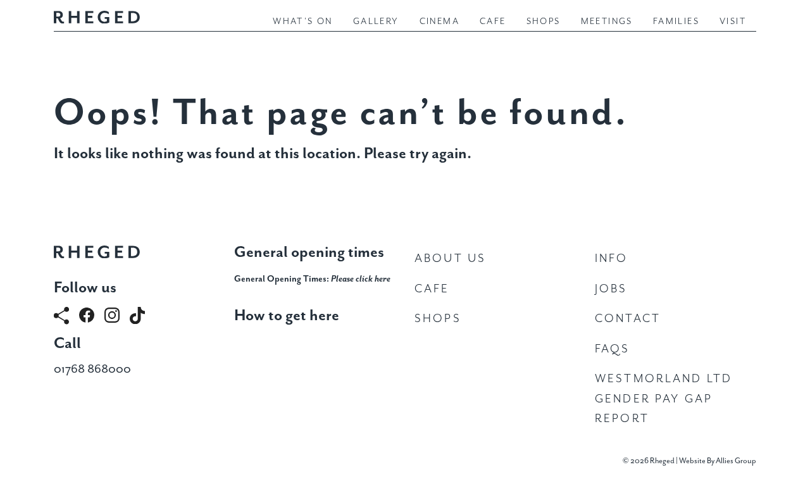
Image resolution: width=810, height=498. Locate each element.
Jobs (611, 289)
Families (676, 21)
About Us (450, 258)
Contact (628, 318)
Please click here (360, 279)
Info (611, 258)
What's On (303, 21)
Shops (543, 21)
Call (67, 343)
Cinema (439, 21)
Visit (733, 21)
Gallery (376, 21)
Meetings (607, 21)
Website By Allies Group (717, 461)
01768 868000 (92, 369)
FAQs (612, 349)
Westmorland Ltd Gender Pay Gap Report (663, 398)
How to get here (286, 316)
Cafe (493, 21)
